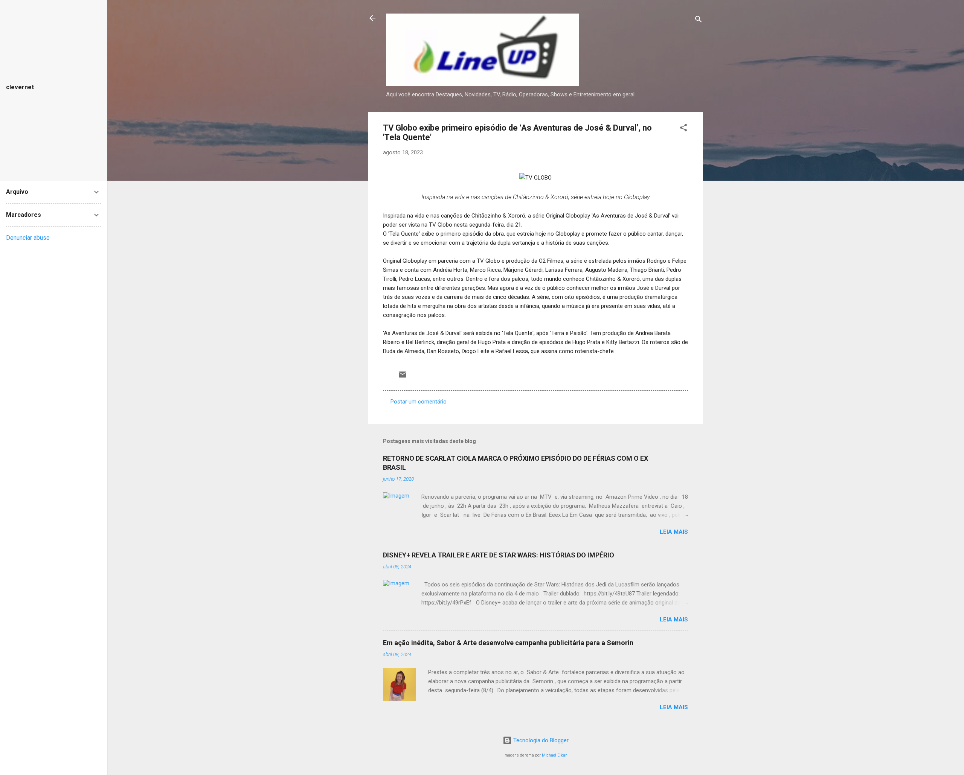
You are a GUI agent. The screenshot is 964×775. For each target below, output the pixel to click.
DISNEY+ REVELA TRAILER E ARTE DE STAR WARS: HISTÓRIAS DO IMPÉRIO (498, 555)
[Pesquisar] (698, 20)
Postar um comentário (418, 401)
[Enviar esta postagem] (402, 377)
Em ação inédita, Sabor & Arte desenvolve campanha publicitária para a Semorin (508, 643)
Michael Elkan (554, 755)
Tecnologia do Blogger (540, 740)
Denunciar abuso (28, 237)
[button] (683, 129)
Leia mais (674, 531)
